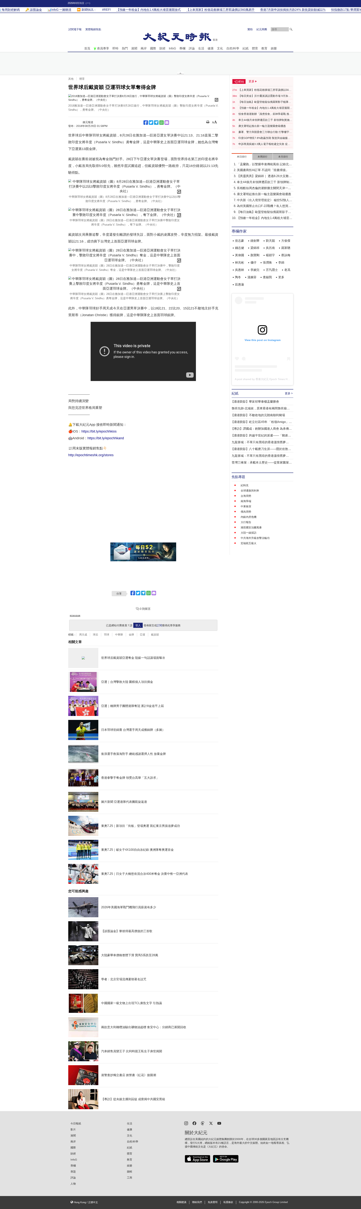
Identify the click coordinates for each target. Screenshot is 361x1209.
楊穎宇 (270, 255)
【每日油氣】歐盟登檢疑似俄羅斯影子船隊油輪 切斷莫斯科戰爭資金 (264, 102)
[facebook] (194, 1123)
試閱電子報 (75, 29)
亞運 (142, 634)
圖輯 (129, 1171)
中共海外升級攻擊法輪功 (255, 537)
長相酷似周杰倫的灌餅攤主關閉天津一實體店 (264, 188)
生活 (201, 48)
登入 (138, 625)
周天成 (83, 634)
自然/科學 (232, 48)
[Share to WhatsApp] (161, 122)
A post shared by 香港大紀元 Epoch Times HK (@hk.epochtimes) (273, 379)
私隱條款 (228, 1202)
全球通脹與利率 (250, 490)
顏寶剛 (254, 255)
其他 (71, 78)
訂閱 (159, 625)
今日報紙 (76, 1123)
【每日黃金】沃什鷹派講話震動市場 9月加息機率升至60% (264, 96)
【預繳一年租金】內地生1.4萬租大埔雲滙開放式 (265, 108)
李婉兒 (254, 269)
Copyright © (246, 1202)
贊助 (250, 29)
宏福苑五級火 (248, 543)
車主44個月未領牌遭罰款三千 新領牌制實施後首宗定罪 (265, 120)
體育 (255, 48)
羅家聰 (285, 247)
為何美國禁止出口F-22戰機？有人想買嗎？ (262, 206)
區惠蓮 (239, 284)
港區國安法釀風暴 (251, 527)
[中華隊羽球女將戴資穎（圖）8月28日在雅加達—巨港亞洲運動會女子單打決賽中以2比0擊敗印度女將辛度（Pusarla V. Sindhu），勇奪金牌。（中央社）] (124, 186)
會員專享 (103, 48)
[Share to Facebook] (145, 122)
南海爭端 (246, 501)
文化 (220, 48)
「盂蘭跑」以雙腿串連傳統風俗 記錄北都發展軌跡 (264, 165)
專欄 (182, 48)
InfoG (172, 48)
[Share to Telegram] (156, 122)
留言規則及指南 (75, 616)
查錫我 (267, 277)
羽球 (106, 634)
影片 (73, 1129)
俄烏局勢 (246, 511)
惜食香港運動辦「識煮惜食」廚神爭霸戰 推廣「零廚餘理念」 (265, 114)
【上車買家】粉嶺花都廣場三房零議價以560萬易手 (264, 90)
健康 (211, 48)
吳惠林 (239, 269)
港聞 (134, 48)
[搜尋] (291, 29)
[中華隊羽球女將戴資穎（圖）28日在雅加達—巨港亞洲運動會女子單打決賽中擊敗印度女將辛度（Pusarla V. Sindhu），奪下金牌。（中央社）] (124, 212)
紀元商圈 (261, 29)
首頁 (87, 48)
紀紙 (246, 48)
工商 (129, 1177)
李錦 (281, 262)
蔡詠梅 (285, 255)
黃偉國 (239, 255)
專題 (73, 1171)
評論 (192, 48)
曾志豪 (239, 240)
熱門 (125, 48)
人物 (73, 1183)
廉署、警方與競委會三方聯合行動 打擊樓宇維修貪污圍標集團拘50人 (265, 132)
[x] (211, 1123)
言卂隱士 (272, 269)
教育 (264, 48)
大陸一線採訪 (248, 532)
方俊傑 (285, 240)
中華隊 (119, 634)
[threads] (203, 1123)
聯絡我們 (197, 1202)
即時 (115, 48)
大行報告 (246, 522)
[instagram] (186, 1123)
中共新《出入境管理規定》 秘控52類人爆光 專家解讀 (264, 200)
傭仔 (253, 262)
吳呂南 (270, 247)
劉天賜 (270, 240)
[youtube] (219, 1123)
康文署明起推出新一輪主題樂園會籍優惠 (262, 125)
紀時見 (245, 485)
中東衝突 (246, 506)
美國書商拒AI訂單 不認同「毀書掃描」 (263, 170)
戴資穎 (155, 634)
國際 (153, 48)
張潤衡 (267, 262)
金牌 (131, 634)
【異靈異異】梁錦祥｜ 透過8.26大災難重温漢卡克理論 (264, 176)
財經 (162, 48)
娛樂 (274, 48)
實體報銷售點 (93, 29)
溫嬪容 (251, 277)
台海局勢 (246, 495)
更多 (281, 277)
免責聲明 (213, 1202)
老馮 (287, 269)
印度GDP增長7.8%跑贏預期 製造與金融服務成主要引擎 (264, 138)
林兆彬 (239, 262)
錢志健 (239, 247)
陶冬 (238, 277)
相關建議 (181, 1202)
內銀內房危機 (248, 516)
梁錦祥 (254, 247)
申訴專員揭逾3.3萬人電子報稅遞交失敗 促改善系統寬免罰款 (264, 144)
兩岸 (144, 48)
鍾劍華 (254, 240)
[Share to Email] (167, 122)
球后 (95, 634)
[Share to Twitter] (151, 122)
